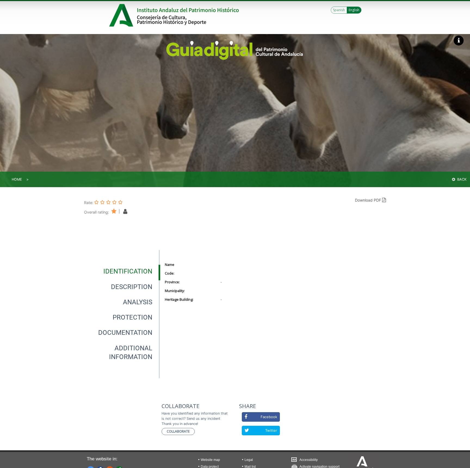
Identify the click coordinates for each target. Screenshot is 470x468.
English (354, 10)
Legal (249, 460)
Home (17, 179)
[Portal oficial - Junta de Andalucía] (122, 15)
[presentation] (122, 271)
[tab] (128, 271)
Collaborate (178, 431)
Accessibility (308, 460)
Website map (210, 460)
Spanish (339, 10)
